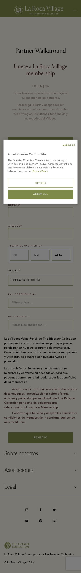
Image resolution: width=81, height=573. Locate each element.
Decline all (69, 145)
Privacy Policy (40, 171)
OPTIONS (40, 183)
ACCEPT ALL (40, 194)
